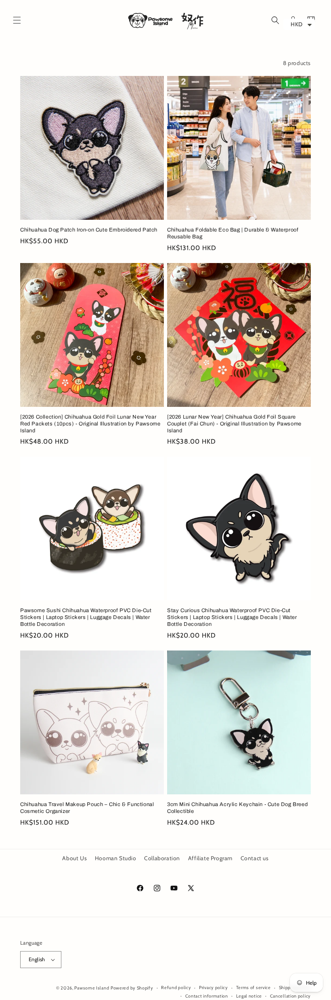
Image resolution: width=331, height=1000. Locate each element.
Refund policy (176, 987)
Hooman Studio (115, 858)
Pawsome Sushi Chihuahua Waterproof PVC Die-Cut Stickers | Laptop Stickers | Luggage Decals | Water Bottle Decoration (86, 617)
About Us (74, 858)
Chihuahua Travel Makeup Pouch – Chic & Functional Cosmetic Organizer (87, 808)
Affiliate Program (210, 858)
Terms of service (253, 987)
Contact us (255, 858)
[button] (17, 20)
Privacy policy (213, 987)
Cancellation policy (290, 996)
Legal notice (249, 996)
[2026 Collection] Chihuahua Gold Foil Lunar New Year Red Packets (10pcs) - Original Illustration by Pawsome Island (90, 424)
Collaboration (162, 858)
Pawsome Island (91, 988)
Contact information (206, 996)
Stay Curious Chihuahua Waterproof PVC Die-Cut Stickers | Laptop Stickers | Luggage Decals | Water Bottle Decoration (232, 617)
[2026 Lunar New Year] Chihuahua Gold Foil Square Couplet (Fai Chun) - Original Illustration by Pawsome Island (234, 424)
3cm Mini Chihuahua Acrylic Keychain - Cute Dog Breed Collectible (237, 808)
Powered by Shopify (132, 988)
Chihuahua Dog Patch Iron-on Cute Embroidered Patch (88, 230)
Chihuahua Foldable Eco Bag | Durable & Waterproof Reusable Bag (232, 233)
